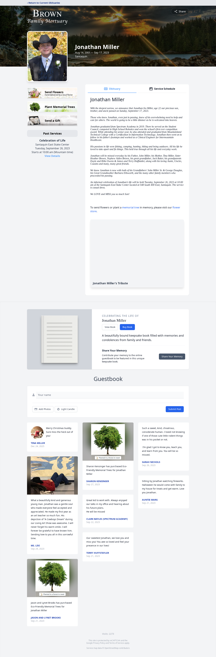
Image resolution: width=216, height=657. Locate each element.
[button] (52, 475)
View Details (52, 156)
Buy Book (127, 326)
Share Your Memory (172, 356)
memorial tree (130, 207)
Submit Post (174, 409)
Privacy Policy (99, 643)
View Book (110, 326)
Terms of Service (116, 643)
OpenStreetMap (111, 648)
